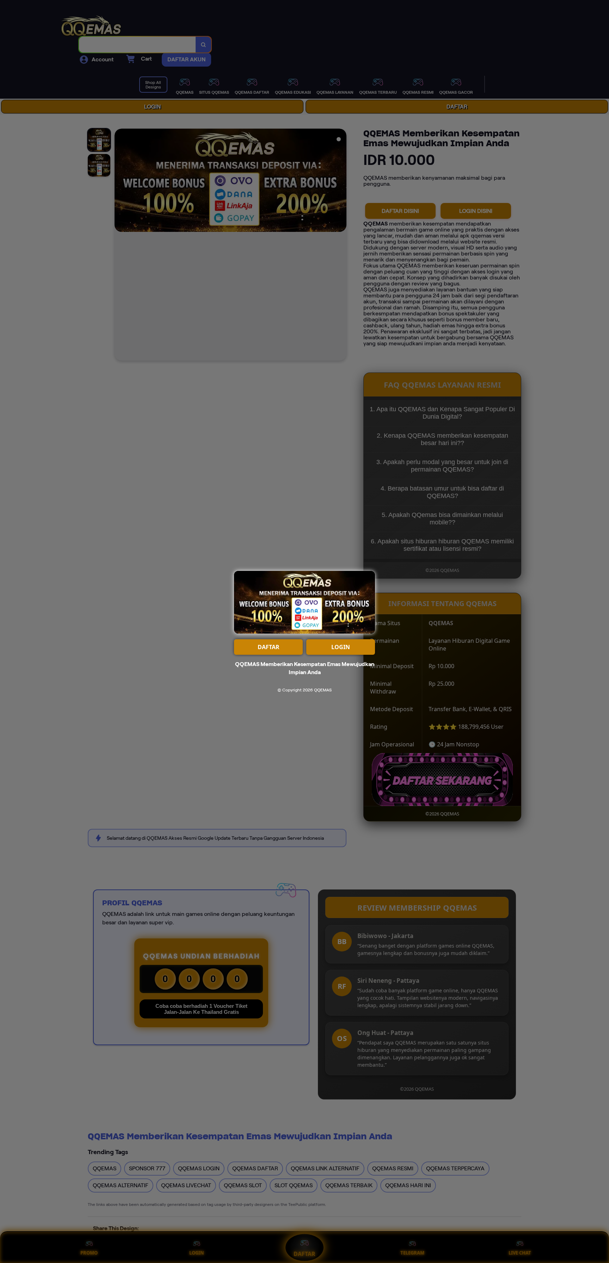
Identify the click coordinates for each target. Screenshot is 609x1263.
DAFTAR (268, 647)
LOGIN (340, 647)
